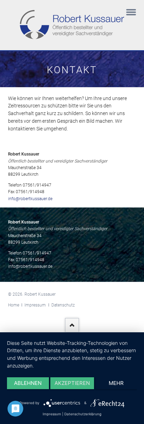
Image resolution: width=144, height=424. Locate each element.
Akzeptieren (72, 383)
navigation (131, 13)
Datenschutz (63, 305)
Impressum (35, 305)
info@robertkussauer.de (30, 198)
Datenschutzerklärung (82, 414)
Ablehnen (28, 383)
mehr (116, 383)
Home (13, 305)
